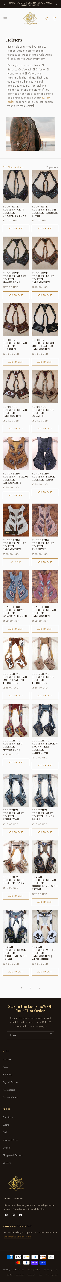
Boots (5, 1067)
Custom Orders (11, 1097)
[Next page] (39, 987)
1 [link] (21, 987)
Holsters (7, 1059)
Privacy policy (34, 1269)
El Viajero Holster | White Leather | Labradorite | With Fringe (43, 953)
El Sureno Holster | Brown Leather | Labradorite (15, 411)
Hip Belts (7, 1074)
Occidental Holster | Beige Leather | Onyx (14, 880)
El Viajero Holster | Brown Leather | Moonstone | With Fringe (45, 883)
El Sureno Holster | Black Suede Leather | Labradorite (43, 345)
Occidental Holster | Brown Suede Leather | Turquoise (15, 678)
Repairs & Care (10, 1140)
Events (6, 1124)
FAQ (5, 1132)
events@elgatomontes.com (17, 1236)
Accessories (9, 1090)
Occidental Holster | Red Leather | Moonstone (13, 745)
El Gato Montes (17, 1269)
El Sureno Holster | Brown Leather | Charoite (15, 345)
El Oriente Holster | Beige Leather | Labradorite (43, 278)
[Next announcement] (56, 4)
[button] (5, 18)
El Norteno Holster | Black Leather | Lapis (43, 476)
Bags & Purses (10, 1082)
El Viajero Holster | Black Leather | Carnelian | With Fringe (15, 953)
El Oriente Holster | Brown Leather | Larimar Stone (45, 211)
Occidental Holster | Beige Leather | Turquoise (43, 678)
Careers (7, 1162)
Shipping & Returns (13, 1155)
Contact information (15, 1274)
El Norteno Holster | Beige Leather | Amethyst (43, 545)
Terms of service (34, 1274)
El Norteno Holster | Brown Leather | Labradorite (44, 612)
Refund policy (51, 1274)
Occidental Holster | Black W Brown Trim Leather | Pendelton (45, 746)
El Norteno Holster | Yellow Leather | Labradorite (15, 478)
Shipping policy (51, 1269)
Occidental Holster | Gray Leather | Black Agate (43, 815)
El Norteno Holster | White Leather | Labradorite (14, 545)
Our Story (8, 1117)
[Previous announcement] (4, 4)
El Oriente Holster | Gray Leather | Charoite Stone (14, 211)
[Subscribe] (51, 1033)
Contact (6, 1147)
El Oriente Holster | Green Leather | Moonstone (14, 278)
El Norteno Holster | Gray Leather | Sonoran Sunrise (15, 612)
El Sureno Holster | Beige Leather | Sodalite (43, 411)
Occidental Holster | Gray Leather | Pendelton (13, 815)
